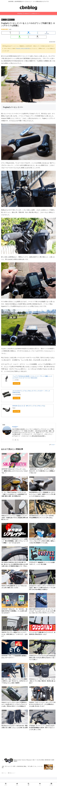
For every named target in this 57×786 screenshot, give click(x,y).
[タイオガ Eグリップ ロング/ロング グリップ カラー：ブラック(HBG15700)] (6, 394)
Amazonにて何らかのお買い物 (22, 48)
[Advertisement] (28, 744)
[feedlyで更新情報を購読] (15, 440)
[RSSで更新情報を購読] (18, 440)
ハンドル (4, 19)
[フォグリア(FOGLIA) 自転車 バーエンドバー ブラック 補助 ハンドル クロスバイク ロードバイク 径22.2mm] (6, 378)
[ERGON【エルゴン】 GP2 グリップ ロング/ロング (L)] (6, 409)
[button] (37, 37)
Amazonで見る (16, 383)
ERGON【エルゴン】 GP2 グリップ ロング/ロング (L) (29, 406)
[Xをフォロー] (13, 440)
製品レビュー (11, 19)
